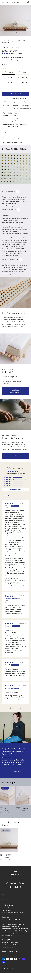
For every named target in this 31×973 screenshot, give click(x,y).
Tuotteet (5, 898)
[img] (9, 502)
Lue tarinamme (15, 455)
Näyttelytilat (6, 943)
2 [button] (12, 715)
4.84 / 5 (19, 470)
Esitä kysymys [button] (14, 488)
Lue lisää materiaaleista (14, 391)
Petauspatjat (12, 40)
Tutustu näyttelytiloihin (10, 955)
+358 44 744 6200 (8, 911)
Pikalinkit (5, 903)
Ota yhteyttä (15, 776)
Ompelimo (6, 920)
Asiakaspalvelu (7, 909)
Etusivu (4, 40)
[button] (3, 2)
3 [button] (15, 715)
